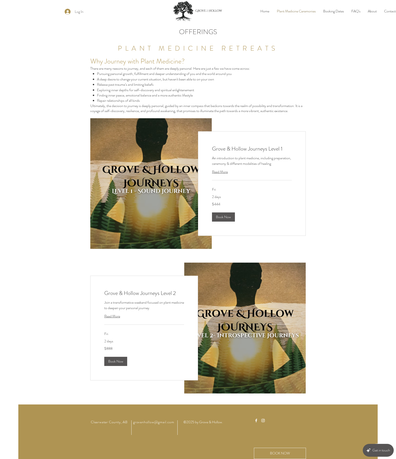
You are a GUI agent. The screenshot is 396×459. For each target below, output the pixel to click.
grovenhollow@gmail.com (153, 422)
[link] (252, 149)
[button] (223, 217)
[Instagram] (263, 420)
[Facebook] (256, 420)
